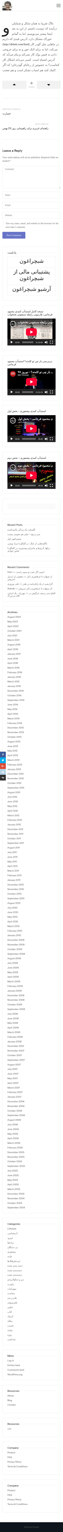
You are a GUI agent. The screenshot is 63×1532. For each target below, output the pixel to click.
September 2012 (15, 787)
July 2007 (12, 1069)
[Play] (11, 342)
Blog (9, 1400)
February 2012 (14, 820)
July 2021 (12, 635)
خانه (9, 1428)
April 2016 (12, 663)
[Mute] (46, 342)
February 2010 (14, 931)
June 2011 (12, 857)
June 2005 (13, 1175)
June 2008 (13, 1018)
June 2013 (12, 746)
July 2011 (12, 852)
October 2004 (14, 1203)
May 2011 (12, 861)
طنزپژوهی (12, 1302)
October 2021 (14, 631)
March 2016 (13, 667)
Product (11, 1452)
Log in (10, 1360)
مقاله (9, 1321)
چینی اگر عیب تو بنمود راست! (30, 572)
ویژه (9, 1335)
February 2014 (14, 723)
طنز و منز (12, 1298)
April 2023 (12, 626)
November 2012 (15, 778)
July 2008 (12, 1014)
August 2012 (13, 792)
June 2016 (12, 658)
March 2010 (13, 926)
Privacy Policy (14, 1462)
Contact (11, 1404)
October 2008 (14, 1004)
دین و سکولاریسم (15, 1279)
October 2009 (14, 949)
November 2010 (15, 889)
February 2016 (14, 672)
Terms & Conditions (17, 1466)
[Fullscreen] (51, 342)
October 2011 (14, 838)
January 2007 (14, 1097)
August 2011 (13, 847)
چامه (9, 1256)
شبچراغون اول (14, 539)
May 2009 (12, 972)
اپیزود (10, 1238)
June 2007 (12, 1073)
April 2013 (12, 755)
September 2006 (16, 1115)
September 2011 (15, 843)
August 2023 (14, 617)
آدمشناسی (12, 1233)
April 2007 (12, 1083)
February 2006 (15, 1147)
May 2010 (12, 917)
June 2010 (12, 912)
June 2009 (13, 967)
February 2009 (15, 986)
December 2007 (15, 1046)
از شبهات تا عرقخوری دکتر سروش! (29, 578)
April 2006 (13, 1138)
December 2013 (15, 727)
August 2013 (13, 741)
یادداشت (11, 1339)
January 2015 (14, 686)
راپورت (10, 1284)
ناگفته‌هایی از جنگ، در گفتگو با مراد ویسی (27, 543)
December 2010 (15, 884)
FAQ (9, 1457)
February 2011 (14, 875)
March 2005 (13, 1189)
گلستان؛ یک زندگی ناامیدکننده (21, 529)
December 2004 (15, 1193)
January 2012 (14, 824)
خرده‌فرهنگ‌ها (13, 1261)
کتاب (9, 1312)
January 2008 (14, 1041)
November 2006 (16, 1106)
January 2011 (13, 880)
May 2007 (12, 1078)
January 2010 (14, 935)
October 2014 (14, 695)
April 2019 (12, 649)
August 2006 (14, 1120)
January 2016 (14, 677)
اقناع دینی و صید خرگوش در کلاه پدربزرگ (31, 594)
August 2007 (14, 1064)
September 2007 (16, 1060)
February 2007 (14, 1092)
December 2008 (15, 995)
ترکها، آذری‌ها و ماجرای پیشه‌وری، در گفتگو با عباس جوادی (28, 549)
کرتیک (10, 1316)
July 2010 (12, 907)
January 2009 (14, 990)
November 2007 (15, 1050)
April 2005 (13, 1184)
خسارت (6, 113)
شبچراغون (32, 260)
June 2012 (12, 801)
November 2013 (15, 732)
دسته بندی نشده (15, 1265)
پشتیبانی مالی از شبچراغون (31, 275)
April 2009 (13, 977)
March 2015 (13, 681)
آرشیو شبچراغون (31, 288)
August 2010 (13, 903)
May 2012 (12, 806)
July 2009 (12, 963)
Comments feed (15, 1370)
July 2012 (12, 797)
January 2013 (14, 769)
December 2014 (15, 690)
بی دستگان (12, 1247)
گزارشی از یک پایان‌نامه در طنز (38, 583)
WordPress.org (14, 1374)
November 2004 (16, 1198)
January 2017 (14, 654)
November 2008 (16, 1000)
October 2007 (14, 1055)
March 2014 (13, 718)
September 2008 (16, 1009)
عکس (10, 1307)
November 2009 (16, 944)
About (10, 1395)
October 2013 (14, 737)
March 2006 (13, 1143)
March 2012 (13, 815)
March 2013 (13, 760)
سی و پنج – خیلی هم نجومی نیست (23, 534)
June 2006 (13, 1129)
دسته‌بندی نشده (14, 1270)
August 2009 (14, 958)
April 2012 (12, 811)
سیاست (11, 1293)
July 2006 (12, 1124)
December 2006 (15, 1101)
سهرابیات (11, 1288)
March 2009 (13, 981)
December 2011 (15, 829)
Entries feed (13, 1365)
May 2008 (12, 1023)
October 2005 (14, 1161)
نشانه (10, 1330)
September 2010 (15, 898)
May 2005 (12, 1180)
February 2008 (15, 1037)
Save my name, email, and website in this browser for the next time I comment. (32, 225)
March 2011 (13, 870)
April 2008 (13, 1027)
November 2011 (15, 834)
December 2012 (15, 773)
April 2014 (12, 714)
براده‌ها (10, 1242)
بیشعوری (11, 1251)
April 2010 (12, 921)
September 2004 (16, 1207)
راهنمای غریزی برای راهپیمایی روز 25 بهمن (25, 128)
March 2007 (13, 1087)
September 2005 (16, 1166)
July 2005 (12, 1170)
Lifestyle (11, 1228)
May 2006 (12, 1134)
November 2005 (15, 1157)
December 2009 (15, 940)
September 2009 (16, 954)
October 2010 (14, 894)
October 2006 (14, 1110)
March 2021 (13, 640)
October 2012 (14, 783)
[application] (31, 332)
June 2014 (12, 704)
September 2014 (15, 700)
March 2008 (13, 1032)
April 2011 (12, 866)
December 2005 (15, 1152)
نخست (10, 1325)
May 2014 (12, 709)
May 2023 (12, 621)
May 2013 (12, 750)
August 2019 (13, 644)
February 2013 (14, 764)
